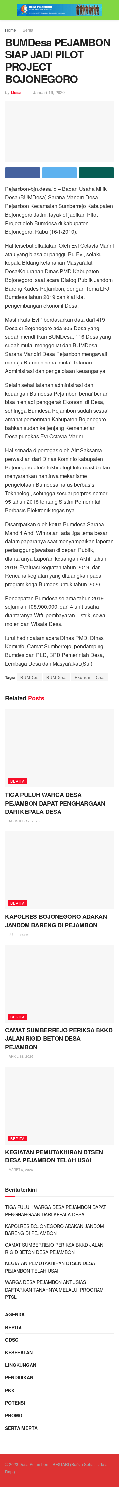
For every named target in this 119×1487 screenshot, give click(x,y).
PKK (10, 1390)
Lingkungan (20, 1365)
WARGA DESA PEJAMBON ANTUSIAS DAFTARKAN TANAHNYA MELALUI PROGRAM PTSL (54, 1289)
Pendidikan (19, 1377)
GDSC (11, 1339)
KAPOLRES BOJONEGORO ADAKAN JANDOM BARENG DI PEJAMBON (56, 920)
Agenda (15, 1314)
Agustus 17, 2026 (24, 821)
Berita (28, 30)
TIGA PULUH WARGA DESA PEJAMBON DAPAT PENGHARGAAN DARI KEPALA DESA (55, 802)
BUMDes (29, 677)
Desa (16, 92)
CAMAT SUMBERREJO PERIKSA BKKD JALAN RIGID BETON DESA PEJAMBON (59, 1038)
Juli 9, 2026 (18, 934)
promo (13, 1415)
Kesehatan (19, 1352)
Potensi (15, 1403)
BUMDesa (56, 677)
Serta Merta (21, 1428)
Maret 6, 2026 (20, 1169)
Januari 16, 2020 (49, 92)
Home (10, 30)
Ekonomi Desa (90, 677)
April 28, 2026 (20, 1056)
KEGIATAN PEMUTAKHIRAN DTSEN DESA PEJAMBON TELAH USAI (54, 1156)
